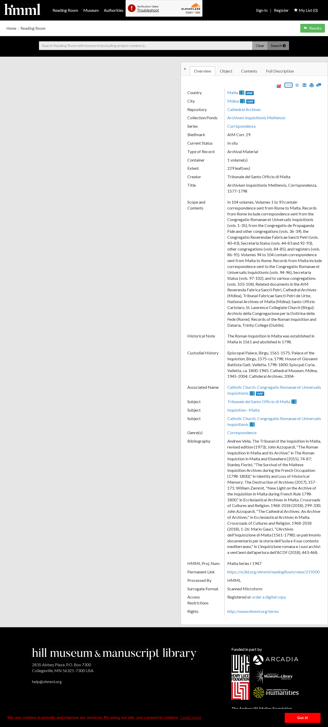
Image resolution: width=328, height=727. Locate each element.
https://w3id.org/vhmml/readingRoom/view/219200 (273, 571)
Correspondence (242, 432)
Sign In (262, 10)
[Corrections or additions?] (318, 84)
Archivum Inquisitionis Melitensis (256, 117)
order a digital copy (269, 596)
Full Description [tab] (280, 70)
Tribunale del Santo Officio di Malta (258, 401)
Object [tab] (226, 70)
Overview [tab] (202, 70)
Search (277, 45)
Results (315, 28)
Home (11, 28)
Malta (232, 92)
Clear (260, 45)
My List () (308, 10)
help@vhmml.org (47, 681)
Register (281, 10)
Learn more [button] (191, 717)
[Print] (312, 84)
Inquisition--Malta (243, 409)
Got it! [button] (302, 718)
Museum (91, 10)
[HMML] (114, 653)
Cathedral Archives (244, 109)
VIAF (249, 93)
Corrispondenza (241, 126)
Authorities (114, 10)
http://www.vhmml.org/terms (253, 611)
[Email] (304, 84)
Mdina (233, 100)
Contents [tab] (249, 70)
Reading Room (65, 10)
